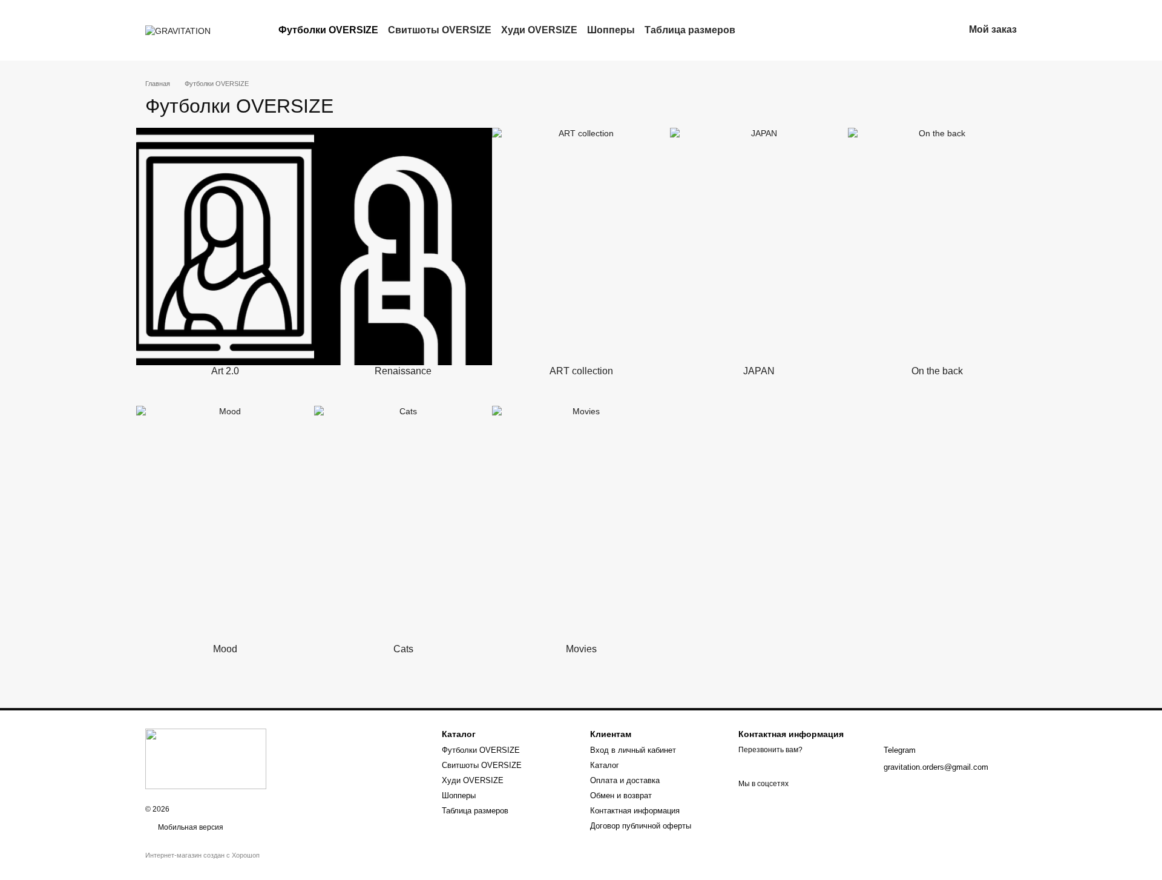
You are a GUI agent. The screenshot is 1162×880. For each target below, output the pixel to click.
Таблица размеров (690, 30)
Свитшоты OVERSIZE (439, 30)
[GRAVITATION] (205, 758)
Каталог (604, 765)
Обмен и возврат (621, 795)
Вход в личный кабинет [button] (633, 750)
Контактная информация (635, 810)
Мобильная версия (189, 827)
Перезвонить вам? (770, 750)
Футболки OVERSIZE (328, 30)
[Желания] (891, 30)
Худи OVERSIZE (539, 30)
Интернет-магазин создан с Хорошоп (202, 855)
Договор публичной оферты (640, 825)
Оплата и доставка (625, 780)
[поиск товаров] (757, 30)
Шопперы (611, 30)
